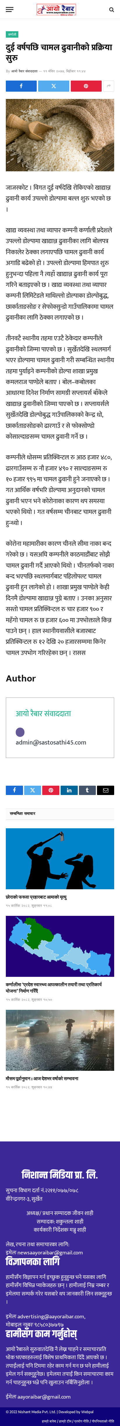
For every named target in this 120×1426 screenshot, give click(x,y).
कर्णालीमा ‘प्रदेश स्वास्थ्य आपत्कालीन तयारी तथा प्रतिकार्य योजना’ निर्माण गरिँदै (54, 987)
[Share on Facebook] (21, 86)
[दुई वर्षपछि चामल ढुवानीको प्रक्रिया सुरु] (60, 169)
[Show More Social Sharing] (108, 86)
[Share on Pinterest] (86, 86)
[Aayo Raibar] (60, 9)
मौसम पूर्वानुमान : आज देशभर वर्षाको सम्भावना (42, 1078)
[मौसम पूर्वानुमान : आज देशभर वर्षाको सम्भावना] (60, 1040)
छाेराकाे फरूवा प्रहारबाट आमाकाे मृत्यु (36, 897)
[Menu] (9, 9)
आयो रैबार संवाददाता (24, 71)
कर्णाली (12, 34)
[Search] (111, 9)
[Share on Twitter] (53, 86)
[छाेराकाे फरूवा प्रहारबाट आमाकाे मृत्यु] (60, 858)
